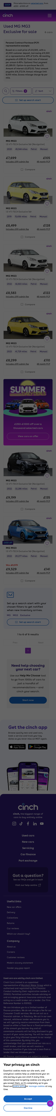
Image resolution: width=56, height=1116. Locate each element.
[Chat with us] (50, 1103)
